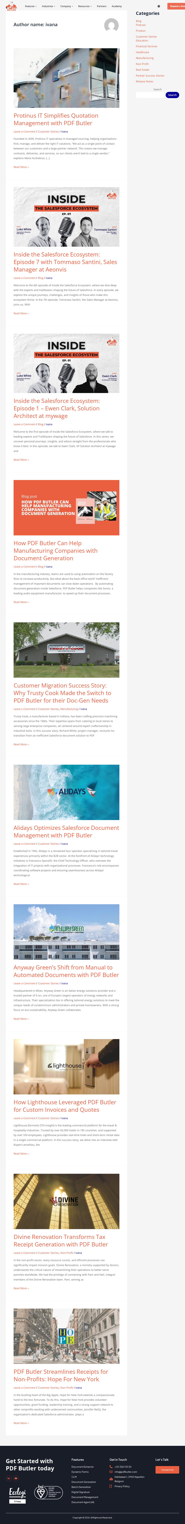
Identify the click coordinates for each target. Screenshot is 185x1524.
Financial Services (146, 46)
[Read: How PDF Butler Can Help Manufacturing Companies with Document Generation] (66, 507)
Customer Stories (48, 131)
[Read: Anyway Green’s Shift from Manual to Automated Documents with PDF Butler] (66, 931)
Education (142, 40)
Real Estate (142, 69)
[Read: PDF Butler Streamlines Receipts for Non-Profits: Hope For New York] (66, 1336)
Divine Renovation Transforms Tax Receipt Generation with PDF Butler (61, 1240)
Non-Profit (66, 1253)
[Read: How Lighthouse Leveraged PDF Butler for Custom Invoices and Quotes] (66, 1066)
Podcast (141, 25)
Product (140, 30)
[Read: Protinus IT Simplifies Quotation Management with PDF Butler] (66, 77)
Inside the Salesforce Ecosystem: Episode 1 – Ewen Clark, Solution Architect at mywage (57, 408)
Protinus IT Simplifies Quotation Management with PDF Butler (56, 119)
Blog (40, 278)
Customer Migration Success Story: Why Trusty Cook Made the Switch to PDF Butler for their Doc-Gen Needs (62, 692)
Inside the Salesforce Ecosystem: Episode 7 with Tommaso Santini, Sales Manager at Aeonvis (65, 261)
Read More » (21, 167)
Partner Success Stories (150, 75)
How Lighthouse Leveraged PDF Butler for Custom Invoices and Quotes (65, 1105)
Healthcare (142, 52)
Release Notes (144, 81)
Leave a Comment (24, 131)
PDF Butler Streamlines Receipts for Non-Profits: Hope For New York (61, 1375)
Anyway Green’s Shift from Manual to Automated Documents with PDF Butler (66, 971)
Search (157, 89)
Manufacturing (69, 709)
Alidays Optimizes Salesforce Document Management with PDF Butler (66, 831)
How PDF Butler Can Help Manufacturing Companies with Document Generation (56, 550)
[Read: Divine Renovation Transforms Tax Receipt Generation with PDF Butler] (66, 1201)
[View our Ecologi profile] (17, 1493)
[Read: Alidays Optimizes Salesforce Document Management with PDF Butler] (66, 792)
